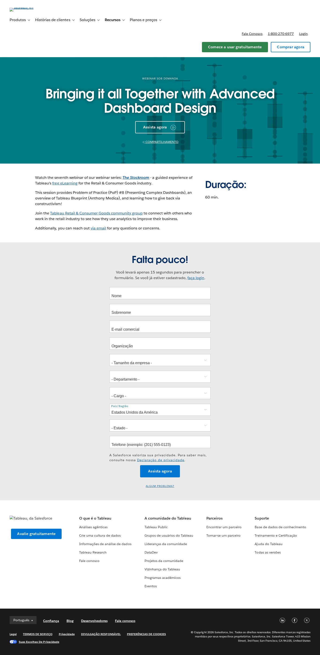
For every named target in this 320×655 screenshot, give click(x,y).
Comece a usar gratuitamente (235, 47)
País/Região (119, 406)
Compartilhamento (162, 142)
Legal (13, 634)
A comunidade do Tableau (168, 518)
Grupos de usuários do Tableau (169, 535)
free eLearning (64, 183)
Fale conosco (252, 34)
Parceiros (214, 518)
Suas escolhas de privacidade (39, 642)
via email (98, 228)
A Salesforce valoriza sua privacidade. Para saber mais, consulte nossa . (158, 457)
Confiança (51, 621)
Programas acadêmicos (163, 578)
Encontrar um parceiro (224, 527)
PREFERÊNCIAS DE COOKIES (146, 634)
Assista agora (155, 127)
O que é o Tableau (95, 518)
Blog (70, 621)
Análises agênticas (93, 527)
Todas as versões (267, 552)
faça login (195, 277)
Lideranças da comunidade (166, 544)
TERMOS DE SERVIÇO (37, 634)
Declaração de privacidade (160, 460)
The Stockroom (136, 177)
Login (303, 34)
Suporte (262, 518)
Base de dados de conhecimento (280, 527)
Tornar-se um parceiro (223, 535)
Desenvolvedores (94, 621)
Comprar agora (290, 47)
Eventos (151, 586)
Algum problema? (160, 486)
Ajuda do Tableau (268, 544)
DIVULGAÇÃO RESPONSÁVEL (101, 634)
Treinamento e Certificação (276, 535)
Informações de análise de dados (105, 544)
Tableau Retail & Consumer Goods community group (96, 213)
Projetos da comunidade (164, 561)
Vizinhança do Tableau (162, 569)
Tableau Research (93, 552)
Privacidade (67, 634)
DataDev (151, 552)
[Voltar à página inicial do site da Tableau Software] (27, 7)
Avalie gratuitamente (36, 533)
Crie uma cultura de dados (100, 535)
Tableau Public (156, 527)
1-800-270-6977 (281, 34)
